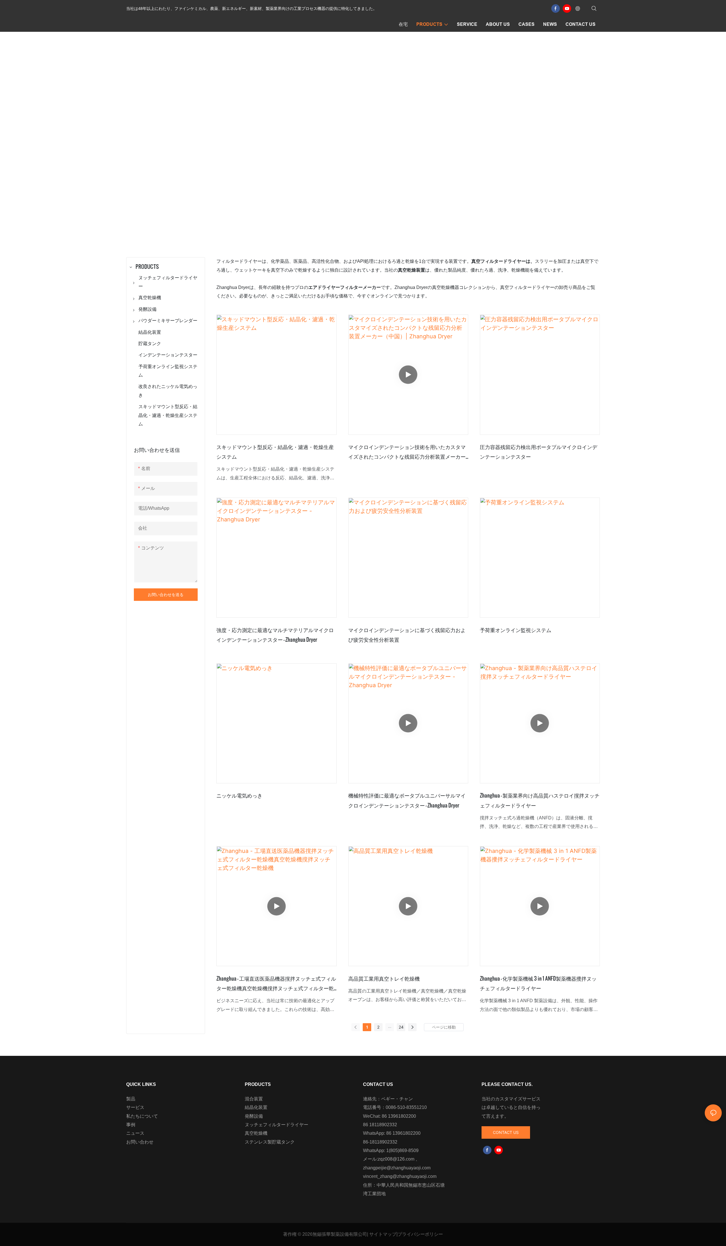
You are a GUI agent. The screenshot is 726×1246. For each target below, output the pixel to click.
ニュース (135, 1133)
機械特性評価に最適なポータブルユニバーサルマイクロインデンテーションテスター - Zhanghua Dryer (407, 800)
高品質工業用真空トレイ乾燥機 (384, 978)
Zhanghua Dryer (345, 148)
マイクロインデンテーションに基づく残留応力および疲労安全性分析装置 (407, 634)
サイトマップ (382, 1234)
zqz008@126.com (396, 1159)
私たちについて (142, 1116)
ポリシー (434, 1234)
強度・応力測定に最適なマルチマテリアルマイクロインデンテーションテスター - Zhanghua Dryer (275, 634)
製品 (130, 1098)
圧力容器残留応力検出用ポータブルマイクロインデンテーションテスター (538, 451)
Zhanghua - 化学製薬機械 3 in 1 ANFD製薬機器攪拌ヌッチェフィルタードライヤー (538, 983)
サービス (135, 1107)
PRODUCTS (383, 148)
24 (401, 1027)
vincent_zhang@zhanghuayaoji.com (399, 1176)
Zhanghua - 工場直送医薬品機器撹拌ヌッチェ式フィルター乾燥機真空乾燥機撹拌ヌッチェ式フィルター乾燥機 (276, 983)
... (389, 1026)
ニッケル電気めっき (239, 795)
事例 (130, 1124)
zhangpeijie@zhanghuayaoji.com (396, 1167)
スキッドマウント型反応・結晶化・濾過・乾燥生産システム (275, 451)
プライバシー (411, 1234)
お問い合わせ (139, 1142)
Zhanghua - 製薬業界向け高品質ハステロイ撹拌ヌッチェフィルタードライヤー (540, 800)
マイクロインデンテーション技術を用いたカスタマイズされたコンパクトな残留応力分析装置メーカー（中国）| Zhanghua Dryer (407, 452)
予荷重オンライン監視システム (515, 630)
